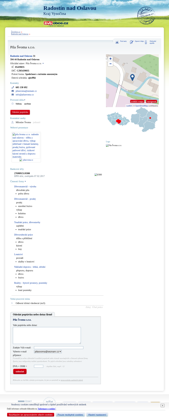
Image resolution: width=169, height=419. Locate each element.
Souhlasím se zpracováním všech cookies (30, 414)
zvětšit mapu (137, 101)
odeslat (20, 371)
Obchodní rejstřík (153, 42)
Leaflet (129, 105)
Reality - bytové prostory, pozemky (30, 283)
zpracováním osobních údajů (72, 380)
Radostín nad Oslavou (19, 34)
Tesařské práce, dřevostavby (27, 222)
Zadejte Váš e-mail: (22, 347)
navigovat (151, 101)
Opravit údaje (139, 41)
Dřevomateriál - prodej (25, 199)
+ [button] (110, 59)
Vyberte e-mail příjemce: (20, 353)
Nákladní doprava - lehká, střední (29, 267)
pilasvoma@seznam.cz (26, 91)
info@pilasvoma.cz (25, 94)
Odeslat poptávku (20, 112)
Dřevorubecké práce (23, 235)
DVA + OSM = (20, 366)
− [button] (110, 64)
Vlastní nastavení (97, 414)
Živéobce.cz (15, 32)
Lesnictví (18, 254)
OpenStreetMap (141, 105)
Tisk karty (123, 41)
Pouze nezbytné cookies (70, 414)
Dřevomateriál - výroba (25, 186)
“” (46, 409)
